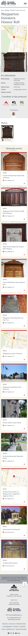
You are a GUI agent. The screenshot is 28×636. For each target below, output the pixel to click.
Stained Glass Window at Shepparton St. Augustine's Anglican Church (11, 494)
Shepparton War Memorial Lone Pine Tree (13, 319)
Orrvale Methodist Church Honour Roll (14, 283)
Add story (22, 104)
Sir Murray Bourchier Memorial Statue (13, 457)
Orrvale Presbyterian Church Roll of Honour (13, 176)
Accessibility (22, 626)
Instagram (13, 633)
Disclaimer (16, 626)
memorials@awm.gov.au (15, 615)
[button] (25, 3)
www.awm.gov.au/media (14, 619)
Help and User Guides (21, 629)
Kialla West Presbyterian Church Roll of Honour (13, 248)
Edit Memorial (6, 104)
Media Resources (10, 629)
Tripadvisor (11, 633)
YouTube (16, 633)
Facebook (8, 633)
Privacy (3, 629)
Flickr (19, 633)
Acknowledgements (8, 626)
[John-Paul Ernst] (13, 113)
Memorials (7, 10)
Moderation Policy (21, 623)
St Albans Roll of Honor (10, 563)
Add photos (14, 104)
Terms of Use (12, 623)
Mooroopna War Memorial (11, 529)
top (25, 585)
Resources (5, 623)
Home (2, 10)
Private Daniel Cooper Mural (12, 422)
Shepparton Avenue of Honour (12, 353)
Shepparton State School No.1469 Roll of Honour (13, 212)
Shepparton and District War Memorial (12, 388)
